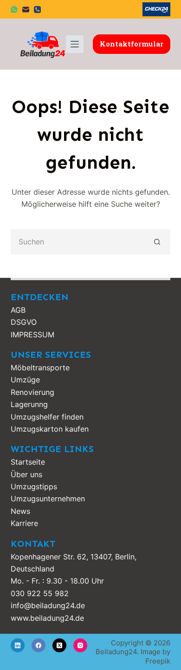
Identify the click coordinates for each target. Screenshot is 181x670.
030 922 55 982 (40, 593)
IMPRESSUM (32, 334)
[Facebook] (38, 645)
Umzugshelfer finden (47, 416)
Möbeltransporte (40, 367)
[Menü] (75, 44)
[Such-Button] (157, 242)
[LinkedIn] (18, 645)
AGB (18, 310)
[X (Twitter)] (59, 645)
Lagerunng (29, 404)
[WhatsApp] (14, 9)
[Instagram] (80, 645)
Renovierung (32, 392)
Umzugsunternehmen (48, 498)
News (20, 511)
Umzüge (25, 379)
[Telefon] (37, 9)
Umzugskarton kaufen (50, 429)
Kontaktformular (131, 43)
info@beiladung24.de (48, 605)
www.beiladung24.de (47, 618)
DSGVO (24, 322)
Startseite (28, 461)
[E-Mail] (25, 9)
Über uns (26, 474)
